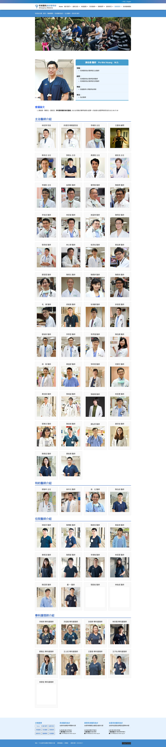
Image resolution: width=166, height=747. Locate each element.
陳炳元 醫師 (70, 275)
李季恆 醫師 (70, 334)
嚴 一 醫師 (71, 585)
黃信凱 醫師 (46, 394)
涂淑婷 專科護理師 (95, 622)
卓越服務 (84, 6)
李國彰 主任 (46, 185)
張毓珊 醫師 (95, 394)
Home (61, 6)
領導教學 (100, 6)
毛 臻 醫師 (46, 304)
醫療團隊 (117, 6)
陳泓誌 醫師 (119, 489)
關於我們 (67, 6)
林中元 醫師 (70, 489)
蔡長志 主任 (46, 155)
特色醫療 (92, 6)
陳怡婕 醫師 (119, 334)
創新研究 (109, 6)
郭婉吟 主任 (46, 489)
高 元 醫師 (95, 489)
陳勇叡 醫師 (70, 555)
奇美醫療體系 (127, 6)
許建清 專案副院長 (71, 125)
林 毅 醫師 (46, 364)
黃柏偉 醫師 (70, 454)
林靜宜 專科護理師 (46, 682)
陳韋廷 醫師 (46, 454)
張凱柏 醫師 (95, 585)
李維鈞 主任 (95, 125)
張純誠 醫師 (70, 394)
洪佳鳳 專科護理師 (71, 622)
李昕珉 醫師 (95, 364)
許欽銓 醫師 (119, 304)
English (129, 1)
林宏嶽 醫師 (70, 215)
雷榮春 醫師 (95, 185)
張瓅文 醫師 (46, 424)
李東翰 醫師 (95, 555)
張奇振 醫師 (46, 245)
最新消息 (75, 6)
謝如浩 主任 (119, 155)
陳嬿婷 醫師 (95, 275)
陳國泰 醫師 (119, 185)
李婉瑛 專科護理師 (46, 622)
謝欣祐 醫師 (119, 424)
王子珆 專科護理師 (119, 651)
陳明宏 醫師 (119, 215)
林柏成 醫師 (119, 585)
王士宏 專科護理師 (71, 651)
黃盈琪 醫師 (119, 525)
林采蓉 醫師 (119, 555)
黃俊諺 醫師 (70, 364)
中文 (124, 1)
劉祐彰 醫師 (46, 334)
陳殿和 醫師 (119, 275)
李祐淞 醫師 (46, 215)
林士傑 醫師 (70, 245)
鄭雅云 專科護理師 (46, 651)
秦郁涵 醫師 (46, 555)
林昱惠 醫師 (119, 394)
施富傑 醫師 (95, 215)
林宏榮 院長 (46, 125)
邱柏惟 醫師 (70, 304)
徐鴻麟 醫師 (95, 304)
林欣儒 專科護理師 (119, 622)
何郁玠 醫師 (119, 364)
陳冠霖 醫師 (46, 585)
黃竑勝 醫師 (119, 245)
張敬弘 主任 (70, 155)
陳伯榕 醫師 (70, 424)
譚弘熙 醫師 (95, 424)
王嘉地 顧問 (119, 125)
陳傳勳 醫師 (70, 525)
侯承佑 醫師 (95, 245)
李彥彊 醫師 (95, 334)
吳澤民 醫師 (70, 185)
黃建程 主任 (95, 155)
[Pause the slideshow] (125, 34)
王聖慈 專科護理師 (95, 651)
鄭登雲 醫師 (46, 275)
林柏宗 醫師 (46, 525)
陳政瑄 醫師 (95, 525)
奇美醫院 (51, 733)
